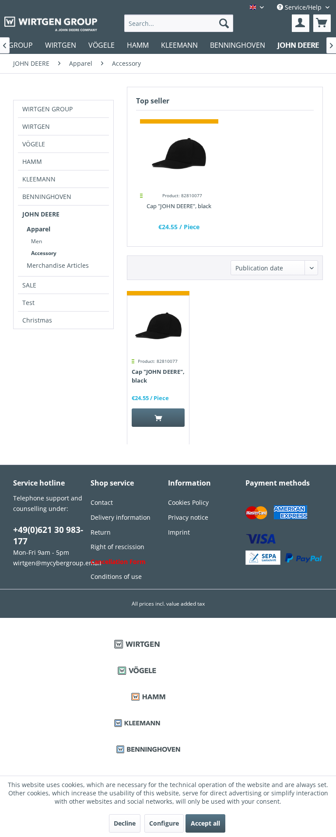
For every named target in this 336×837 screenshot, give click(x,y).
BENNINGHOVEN (46, 196)
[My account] (300, 23)
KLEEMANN (39, 179)
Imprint (179, 532)
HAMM (32, 161)
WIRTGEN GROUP (47, 109)
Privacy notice (188, 517)
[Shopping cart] (322, 23)
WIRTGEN (36, 126)
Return (101, 532)
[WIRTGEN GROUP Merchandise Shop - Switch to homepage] (50, 23)
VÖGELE (33, 144)
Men (36, 241)
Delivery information (120, 517)
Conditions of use (116, 576)
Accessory (43, 253)
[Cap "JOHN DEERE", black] (179, 154)
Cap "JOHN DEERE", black (179, 206)
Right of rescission (117, 547)
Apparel (38, 229)
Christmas (37, 320)
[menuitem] (179, 23)
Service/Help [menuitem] (303, 7)
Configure (164, 823)
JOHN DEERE (41, 214)
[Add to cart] (158, 417)
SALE (29, 285)
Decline (125, 823)
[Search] (224, 23)
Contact (102, 502)
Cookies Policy (188, 502)
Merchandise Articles (58, 265)
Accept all (205, 823)
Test (28, 302)
